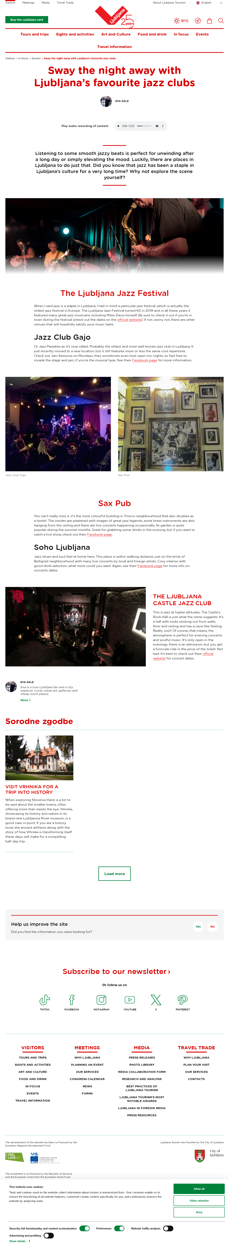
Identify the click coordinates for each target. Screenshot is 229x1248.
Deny (199, 1212)
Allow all (199, 1188)
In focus (181, 34)
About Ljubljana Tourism (169, 2)
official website (129, 319)
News (87, 1086)
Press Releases (142, 1057)
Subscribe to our (115, 971)
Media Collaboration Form (142, 1071)
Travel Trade (65, 2)
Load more (114, 874)
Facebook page (144, 360)
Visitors (10, 2)
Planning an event (87, 1064)
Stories (36, 58)
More (24, 700)
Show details (17, 1240)
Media (46, 2)
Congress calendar (87, 1079)
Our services (87, 1071)
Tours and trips (34, 34)
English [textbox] (206, 2)
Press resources (141, 1115)
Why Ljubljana (87, 1057)
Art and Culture (116, 34)
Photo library (141, 1064)
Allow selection (199, 1200)
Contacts (196, 1079)
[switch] (119, 1228)
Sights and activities (75, 34)
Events (202, 34)
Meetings (28, 2)
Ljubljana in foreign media (142, 1108)
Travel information (114, 46)
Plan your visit (196, 1064)
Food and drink (152, 34)
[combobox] (210, 3)
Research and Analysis (142, 1079)
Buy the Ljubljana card (26, 19)
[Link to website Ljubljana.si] (209, 1155)
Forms (87, 1093)
